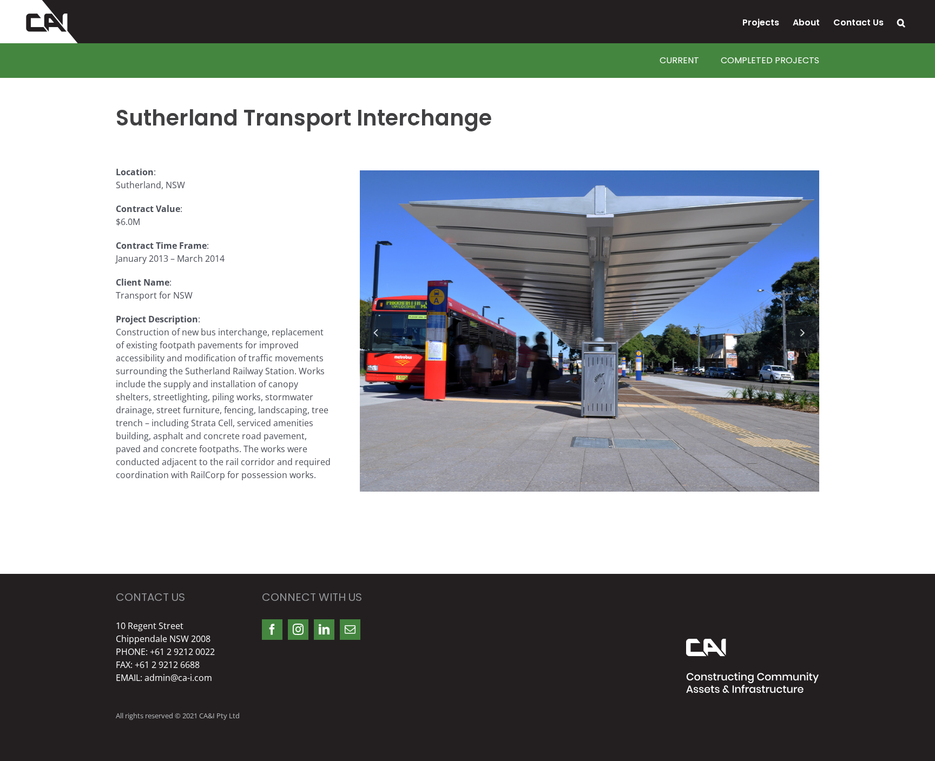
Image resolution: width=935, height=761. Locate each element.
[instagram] (298, 629)
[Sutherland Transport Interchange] (589, 330)
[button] (901, 21)
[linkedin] (324, 629)
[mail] (350, 629)
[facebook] (272, 629)
